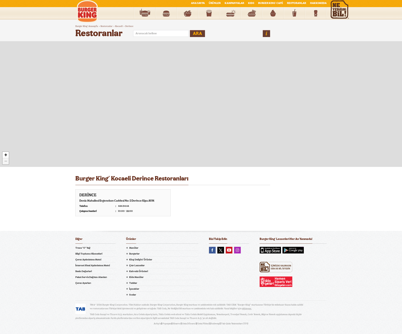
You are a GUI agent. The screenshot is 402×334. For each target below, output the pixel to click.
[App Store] (270, 250)
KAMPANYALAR (234, 3)
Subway (215, 323)
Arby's (157, 323)
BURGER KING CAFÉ (270, 3)
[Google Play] (293, 250)
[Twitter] (220, 250)
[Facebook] (212, 250)
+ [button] (5, 154)
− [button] (5, 161)
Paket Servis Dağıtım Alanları (91, 277)
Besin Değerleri (83, 271)
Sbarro (176, 323)
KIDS (251, 3)
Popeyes (166, 323)
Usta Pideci (203, 323)
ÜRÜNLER (215, 3)
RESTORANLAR (296, 3)
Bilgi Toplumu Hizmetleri (88, 253)
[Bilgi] (266, 33)
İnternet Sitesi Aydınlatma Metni (92, 265)
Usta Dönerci (189, 323)
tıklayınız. (247, 308)
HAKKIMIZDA (318, 3)
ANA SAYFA (198, 3)
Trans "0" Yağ (82, 248)
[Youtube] (229, 250)
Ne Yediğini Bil (276, 267)
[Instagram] (237, 250)
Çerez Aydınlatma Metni (88, 259)
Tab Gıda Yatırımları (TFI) (234, 323)
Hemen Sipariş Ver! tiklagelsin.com (276, 281)
